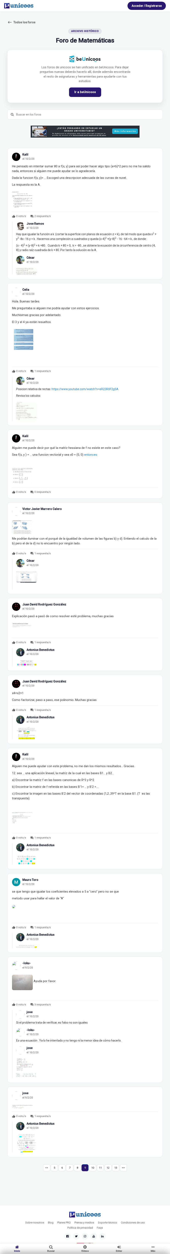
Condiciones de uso (133, 1222)
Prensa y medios (84, 1222)
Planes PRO (64, 1222)
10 (92, 1167)
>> (123, 1167)
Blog (50, 1222)
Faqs (100, 1227)
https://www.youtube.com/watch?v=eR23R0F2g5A (85, 389)
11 (100, 1167)
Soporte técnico (107, 1222)
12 (108, 1167)
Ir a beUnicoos (85, 92)
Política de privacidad (80, 1227)
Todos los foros (21, 22)
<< (46, 1167)
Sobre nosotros (34, 1222)
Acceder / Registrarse (147, 5)
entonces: (91, 455)
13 (115, 1167)
